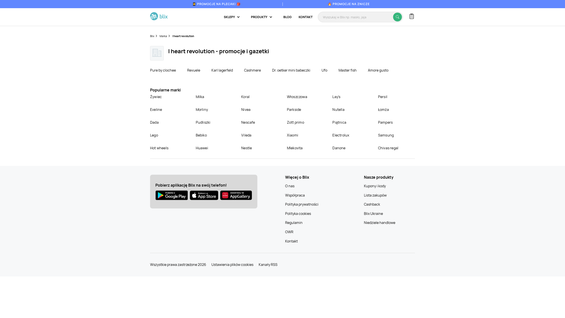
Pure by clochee (163, 70)
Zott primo (295, 122)
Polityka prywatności (301, 204)
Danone (338, 148)
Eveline (156, 109)
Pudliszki (203, 122)
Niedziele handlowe (379, 222)
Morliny (202, 109)
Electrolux (340, 135)
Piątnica (339, 122)
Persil (382, 96)
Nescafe (248, 122)
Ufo (325, 70)
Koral (245, 96)
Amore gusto (378, 70)
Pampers (385, 122)
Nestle (246, 148)
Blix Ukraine (373, 213)
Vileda (246, 135)
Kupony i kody (375, 186)
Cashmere (253, 70)
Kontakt (306, 17)
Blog (287, 17)
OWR (289, 231)
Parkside (294, 109)
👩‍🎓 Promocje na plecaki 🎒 (216, 4)
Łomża (383, 109)
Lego (154, 135)
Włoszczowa (297, 96)
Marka (163, 36)
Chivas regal (388, 148)
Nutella (338, 109)
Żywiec (156, 96)
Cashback (372, 204)
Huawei (202, 148)
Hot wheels (159, 148)
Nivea (245, 109)
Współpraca (295, 195)
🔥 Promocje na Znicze (349, 4)
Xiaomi (292, 135)
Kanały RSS (268, 264)
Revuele (194, 70)
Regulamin (294, 222)
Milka (200, 96)
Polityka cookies (298, 213)
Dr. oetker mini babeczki (291, 70)
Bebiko (201, 135)
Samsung (386, 135)
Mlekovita (295, 148)
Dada (154, 122)
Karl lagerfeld (222, 70)
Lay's (336, 96)
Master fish (348, 70)
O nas (289, 186)
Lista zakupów (375, 195)
